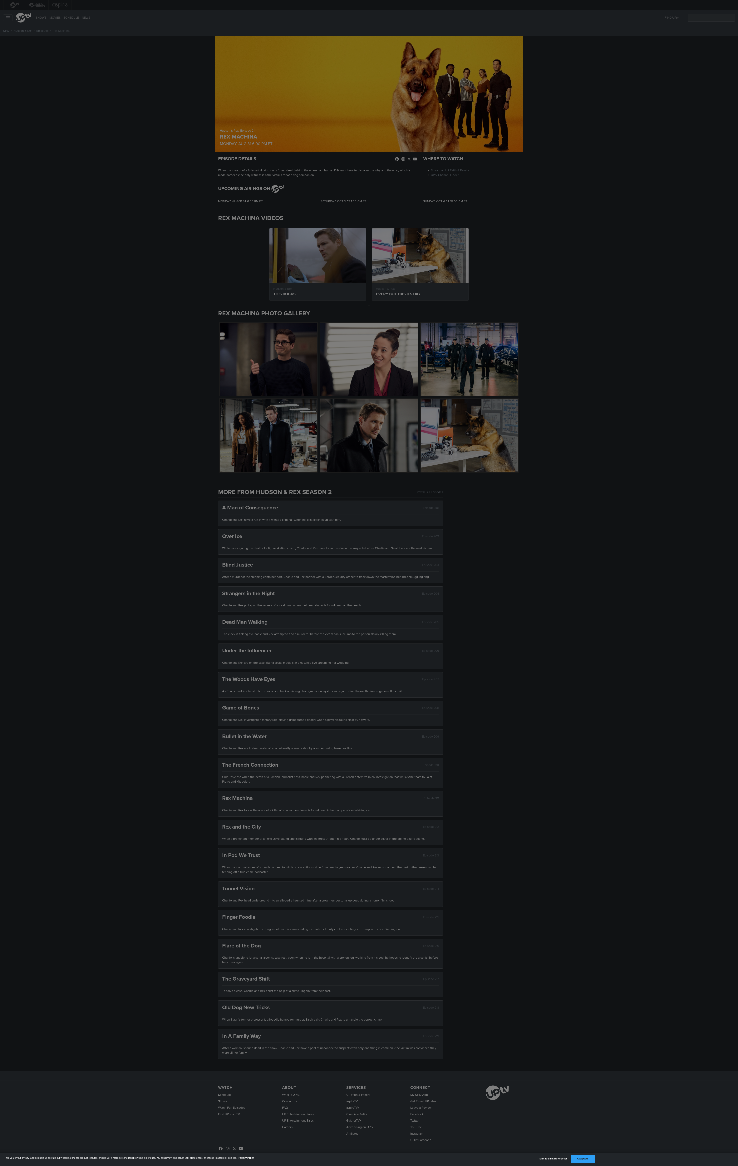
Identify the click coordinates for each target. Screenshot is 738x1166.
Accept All (582, 1158)
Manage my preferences (553, 1158)
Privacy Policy (246, 1157)
